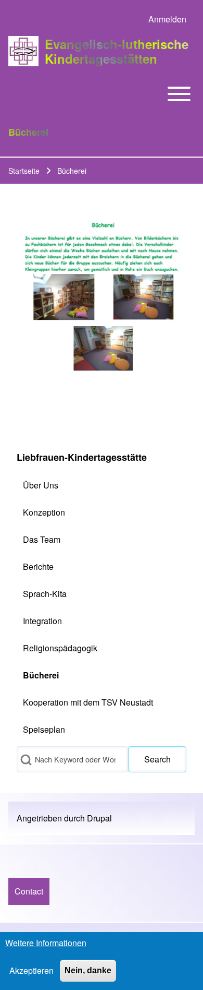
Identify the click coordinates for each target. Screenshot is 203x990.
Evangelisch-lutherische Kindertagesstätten (116, 51)
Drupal (99, 818)
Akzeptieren (31, 970)
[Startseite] (23, 51)
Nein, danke (88, 970)
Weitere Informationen (45, 943)
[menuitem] (167, 19)
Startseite (24, 170)
